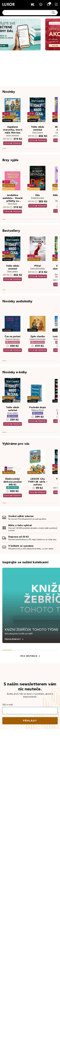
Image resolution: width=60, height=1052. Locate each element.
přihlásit (30, 720)
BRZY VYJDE (8, 189)
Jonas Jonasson (12, 135)
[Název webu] (8, 4)
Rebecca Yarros (37, 410)
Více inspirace (28, 656)
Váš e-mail (7, 704)
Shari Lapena (37, 132)
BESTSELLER (8, 117)
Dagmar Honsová (12, 339)
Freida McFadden (37, 268)
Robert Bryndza (37, 198)
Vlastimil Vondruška (37, 339)
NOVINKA (7, 121)
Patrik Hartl (12, 203)
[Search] (53, 12)
